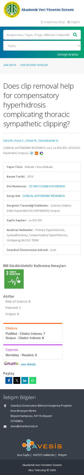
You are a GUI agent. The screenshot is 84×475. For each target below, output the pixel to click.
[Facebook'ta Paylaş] (8, 380)
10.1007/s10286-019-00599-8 (47, 186)
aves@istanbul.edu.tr (24, 426)
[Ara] (75, 35)
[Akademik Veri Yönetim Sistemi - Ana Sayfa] (12, 9)
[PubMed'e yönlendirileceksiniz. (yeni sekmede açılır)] (32, 153)
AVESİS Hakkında (43, 455)
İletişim (62, 455)
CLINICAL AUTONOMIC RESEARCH (44, 196)
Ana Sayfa (10, 64)
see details (28, 364)
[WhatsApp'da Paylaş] (32, 380)
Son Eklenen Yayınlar (34, 64)
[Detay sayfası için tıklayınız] (14, 279)
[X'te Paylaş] (16, 380)
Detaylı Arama (67, 54)
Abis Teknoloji (37, 470)
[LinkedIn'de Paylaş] (24, 380)
